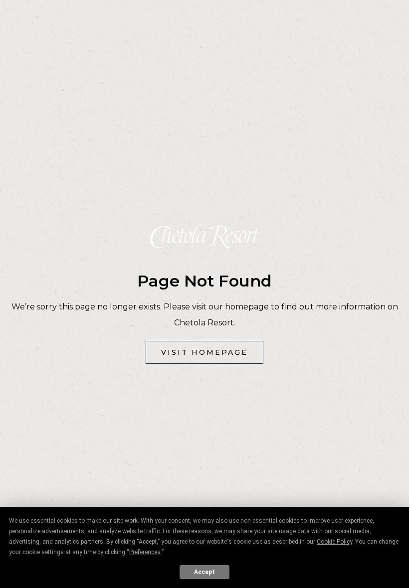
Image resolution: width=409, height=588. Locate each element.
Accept (204, 572)
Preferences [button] (145, 552)
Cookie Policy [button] (334, 541)
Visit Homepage (204, 352)
